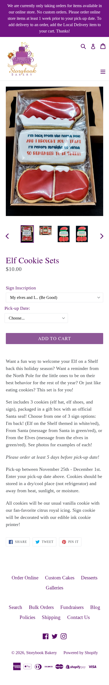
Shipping (51, 617)
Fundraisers (72, 607)
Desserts (89, 577)
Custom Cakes (59, 577)
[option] (27, 234)
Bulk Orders (41, 607)
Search (15, 607)
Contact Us (78, 617)
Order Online (25, 577)
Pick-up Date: (17, 308)
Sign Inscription (21, 287)
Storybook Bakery (41, 652)
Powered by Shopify (80, 652)
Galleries (54, 587)
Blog (95, 607)
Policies (27, 617)
